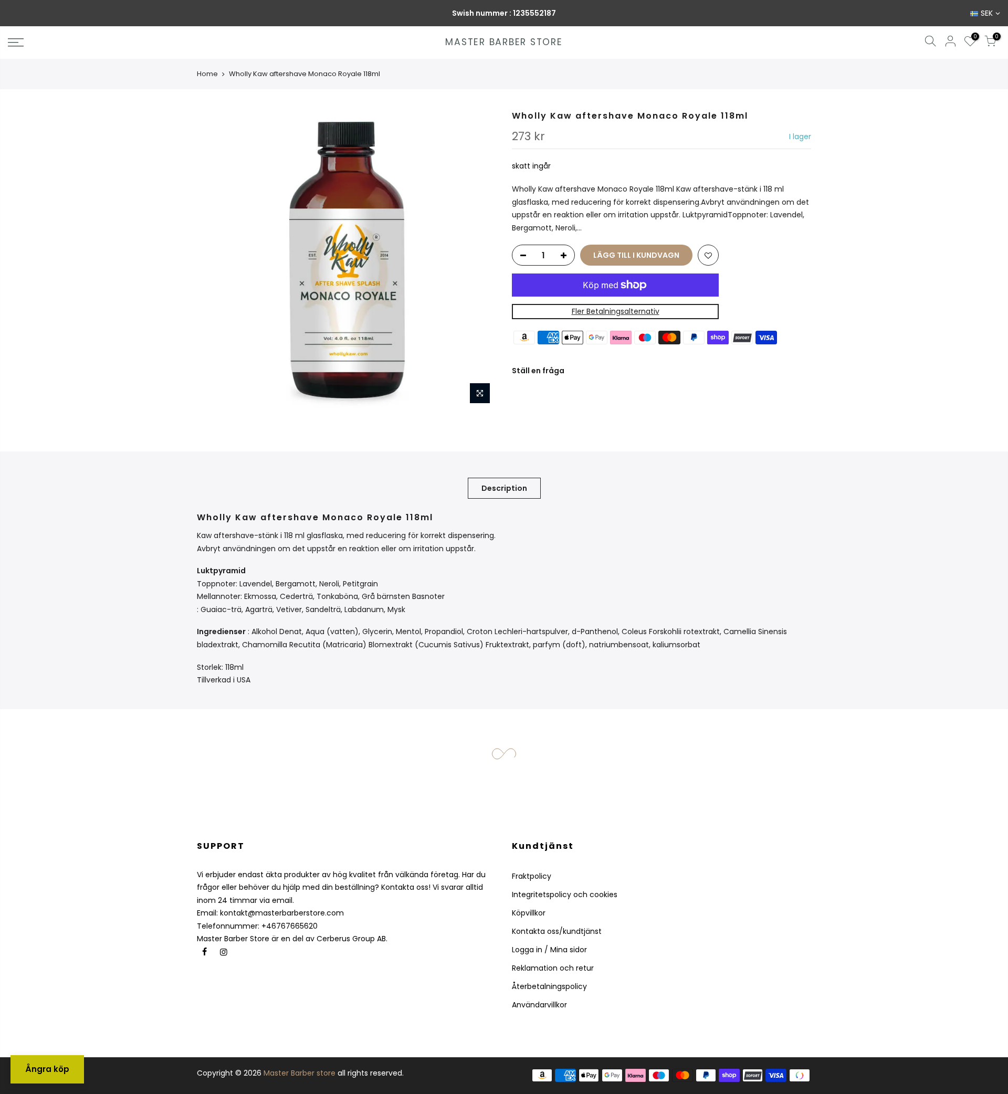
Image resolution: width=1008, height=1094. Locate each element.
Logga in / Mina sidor (549, 949)
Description (504, 488)
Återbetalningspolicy (549, 986)
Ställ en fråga (538, 370)
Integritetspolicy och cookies (564, 894)
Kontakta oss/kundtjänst (557, 931)
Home (207, 74)
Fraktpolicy (531, 876)
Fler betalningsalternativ (615, 311)
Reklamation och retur (553, 968)
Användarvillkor (539, 1005)
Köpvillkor (528, 913)
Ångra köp (47, 1069)
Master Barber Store (503, 42)
